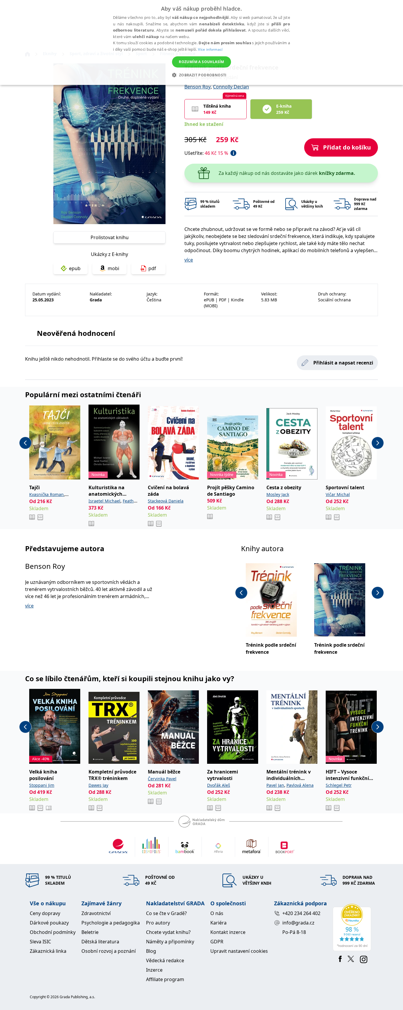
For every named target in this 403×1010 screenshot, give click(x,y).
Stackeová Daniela (166, 501)
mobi (113, 268)
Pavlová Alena (300, 785)
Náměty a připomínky (170, 941)
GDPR (216, 941)
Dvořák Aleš (218, 785)
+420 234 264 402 (301, 913)
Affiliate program (165, 979)
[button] (201, 75)
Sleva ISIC (40, 941)
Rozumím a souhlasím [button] (201, 61)
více (188, 260)
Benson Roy (197, 86)
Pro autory (158, 922)
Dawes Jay (98, 785)
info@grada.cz (298, 922)
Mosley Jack (277, 494)
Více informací (210, 49)
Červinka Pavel (162, 778)
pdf (152, 268)
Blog (151, 951)
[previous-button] (25, 443)
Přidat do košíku (347, 147)
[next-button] (377, 443)
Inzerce (154, 970)
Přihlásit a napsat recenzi (343, 362)
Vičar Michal (338, 494)
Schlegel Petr (339, 785)
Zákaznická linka (48, 951)
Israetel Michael (104, 501)
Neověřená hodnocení (76, 333)
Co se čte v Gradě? (166, 913)
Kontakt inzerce (227, 932)
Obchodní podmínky (53, 932)
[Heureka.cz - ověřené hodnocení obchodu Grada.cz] (353, 927)
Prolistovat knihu (110, 237)
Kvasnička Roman (46, 494)
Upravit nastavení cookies (239, 951)
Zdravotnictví (96, 913)
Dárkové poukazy (49, 922)
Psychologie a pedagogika (110, 922)
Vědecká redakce (165, 960)
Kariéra (218, 922)
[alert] (201, 42)
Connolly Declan (231, 86)
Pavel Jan (275, 785)
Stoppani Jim (41, 785)
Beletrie (90, 932)
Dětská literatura (100, 941)
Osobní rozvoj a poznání (108, 951)
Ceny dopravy (45, 913)
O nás (216, 913)
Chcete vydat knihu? (168, 932)
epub (75, 268)
